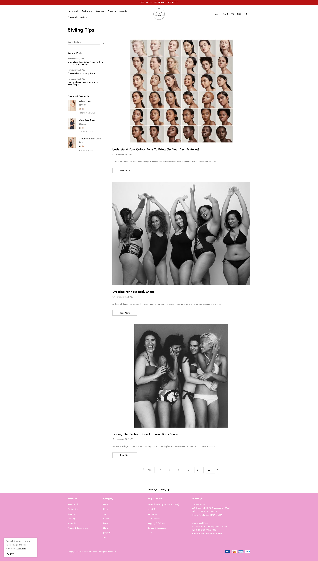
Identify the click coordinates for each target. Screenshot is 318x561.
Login (217, 14)
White (83, 128)
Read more (125, 170)
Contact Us (152, 514)
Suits (105, 538)
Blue (83, 109)
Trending (112, 11)
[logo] (159, 14)
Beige (80, 109)
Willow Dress (85, 101)
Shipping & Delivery (156, 523)
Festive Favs (87, 11)
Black (83, 146)
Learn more (21, 548)
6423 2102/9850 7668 (206, 530)
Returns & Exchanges (157, 528)
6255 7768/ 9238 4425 (206, 511)
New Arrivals (73, 11)
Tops (105, 514)
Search (225, 14)
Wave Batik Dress (87, 120)
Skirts (105, 528)
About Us (123, 11)
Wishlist (236, 14)
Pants (105, 523)
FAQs (150, 533)
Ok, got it (10, 554)
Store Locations (154, 519)
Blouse (106, 509)
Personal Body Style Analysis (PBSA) (163, 504)
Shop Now (100, 11)
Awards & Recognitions (77, 17)
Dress (105, 504)
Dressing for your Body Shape (82, 73)
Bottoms (106, 519)
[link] (72, 105)
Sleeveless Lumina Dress (90, 139)
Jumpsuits (107, 533)
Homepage (152, 489)
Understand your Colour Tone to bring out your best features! (155, 149)
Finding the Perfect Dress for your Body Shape (145, 434)
